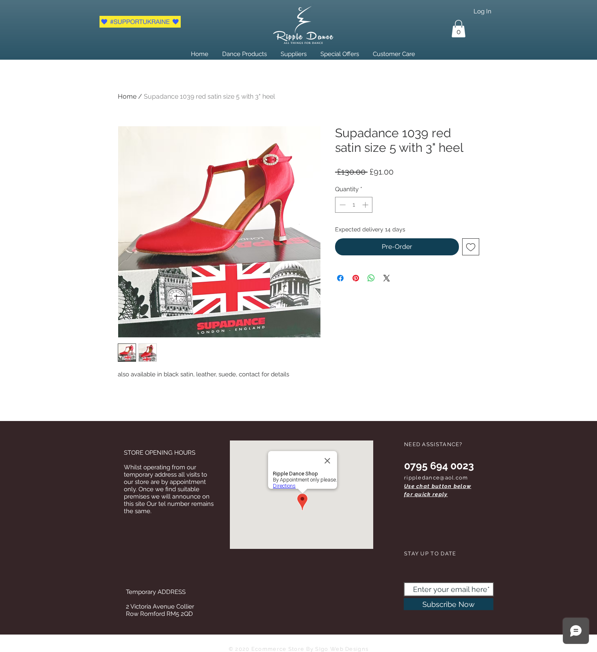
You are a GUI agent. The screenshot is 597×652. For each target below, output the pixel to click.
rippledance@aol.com (436, 478)
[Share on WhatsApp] (371, 278)
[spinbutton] (354, 204)
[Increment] (366, 204)
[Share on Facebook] (340, 278)
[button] (458, 28)
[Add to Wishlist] (470, 246)
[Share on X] (387, 278)
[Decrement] (341, 204)
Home (127, 96)
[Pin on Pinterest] (356, 278)
